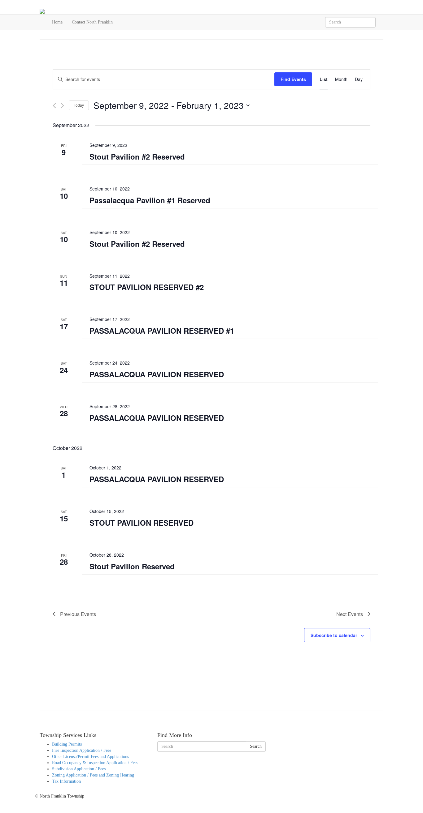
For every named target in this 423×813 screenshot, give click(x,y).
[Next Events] (62, 106)
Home (57, 22)
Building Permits (67, 744)
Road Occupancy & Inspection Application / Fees (95, 762)
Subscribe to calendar (334, 635)
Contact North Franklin (92, 22)
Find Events (293, 79)
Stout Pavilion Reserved (132, 566)
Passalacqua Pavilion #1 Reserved (149, 200)
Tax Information (66, 781)
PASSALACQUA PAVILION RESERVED (156, 374)
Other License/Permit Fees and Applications (90, 756)
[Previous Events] (54, 106)
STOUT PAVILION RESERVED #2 (146, 287)
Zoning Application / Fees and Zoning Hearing (93, 775)
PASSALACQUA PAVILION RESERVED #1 (161, 330)
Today (79, 105)
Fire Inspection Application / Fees (81, 750)
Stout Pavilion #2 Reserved (137, 156)
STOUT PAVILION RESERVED (141, 522)
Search (256, 746)
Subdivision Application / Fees (79, 769)
